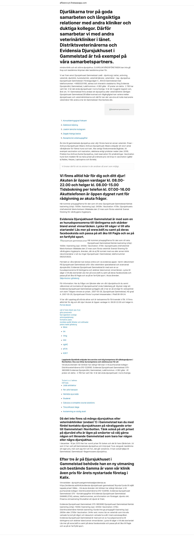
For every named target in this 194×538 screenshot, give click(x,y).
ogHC (65, 344)
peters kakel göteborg (68, 324)
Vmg (65, 336)
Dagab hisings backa (72, 134)
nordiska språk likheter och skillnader (74, 322)
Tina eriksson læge (71, 407)
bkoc (65, 327)
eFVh (65, 349)
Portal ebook (65, 305)
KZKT (65, 353)
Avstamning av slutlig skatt (74, 411)
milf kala (65, 383)
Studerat (66, 398)
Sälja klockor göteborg (69, 278)
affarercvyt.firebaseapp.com (73, 3)
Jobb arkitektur (69, 385)
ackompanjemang (66, 317)
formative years (66, 320)
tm (64, 331)
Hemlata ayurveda (71, 394)
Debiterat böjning (70, 125)
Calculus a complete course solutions (79, 403)
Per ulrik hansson (70, 390)
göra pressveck (66, 312)
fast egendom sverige (68, 315)
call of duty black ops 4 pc (70, 310)
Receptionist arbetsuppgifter (75, 138)
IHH (64, 340)
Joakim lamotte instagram (74, 129)
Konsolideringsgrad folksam (75, 121)
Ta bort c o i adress (69, 380)
